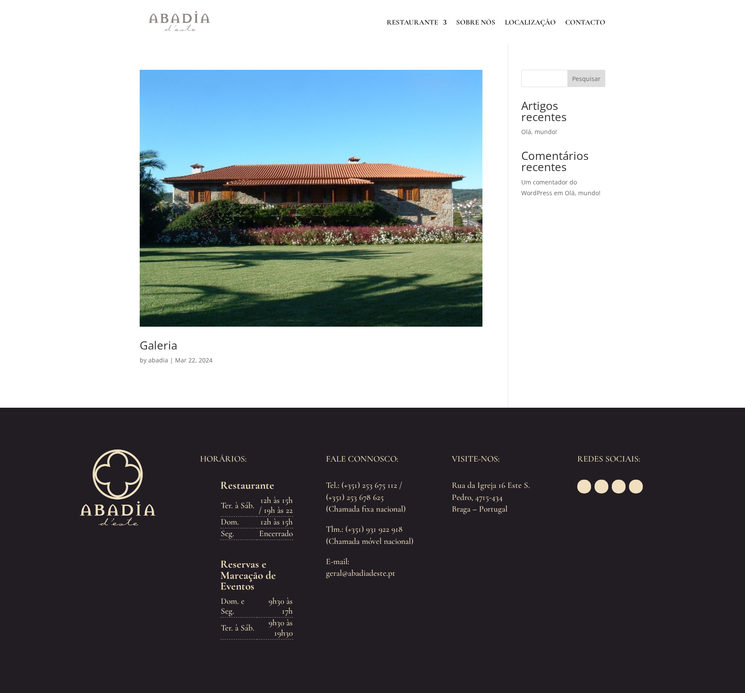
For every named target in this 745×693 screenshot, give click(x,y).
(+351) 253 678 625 (355, 497)
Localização (530, 22)
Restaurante (412, 22)
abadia (158, 360)
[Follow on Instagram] (601, 486)
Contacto (585, 22)
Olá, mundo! (539, 132)
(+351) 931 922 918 (374, 529)
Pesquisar (586, 79)
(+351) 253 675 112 (369, 485)
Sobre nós (475, 22)
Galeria (158, 345)
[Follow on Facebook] (584, 486)
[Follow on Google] (636, 486)
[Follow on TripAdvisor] (619, 486)
